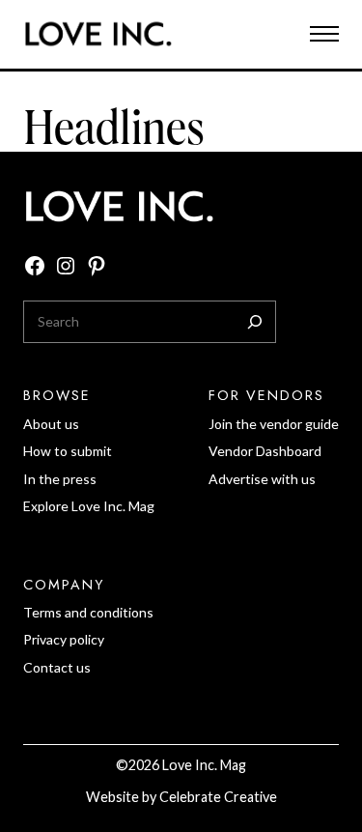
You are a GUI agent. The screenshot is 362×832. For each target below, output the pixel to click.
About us (51, 424)
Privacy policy (63, 639)
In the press (60, 479)
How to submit (67, 451)
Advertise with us (262, 479)
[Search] (254, 321)
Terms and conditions (88, 612)
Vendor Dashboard (265, 451)
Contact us (57, 667)
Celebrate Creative (218, 797)
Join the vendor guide (274, 424)
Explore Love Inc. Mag (88, 506)
